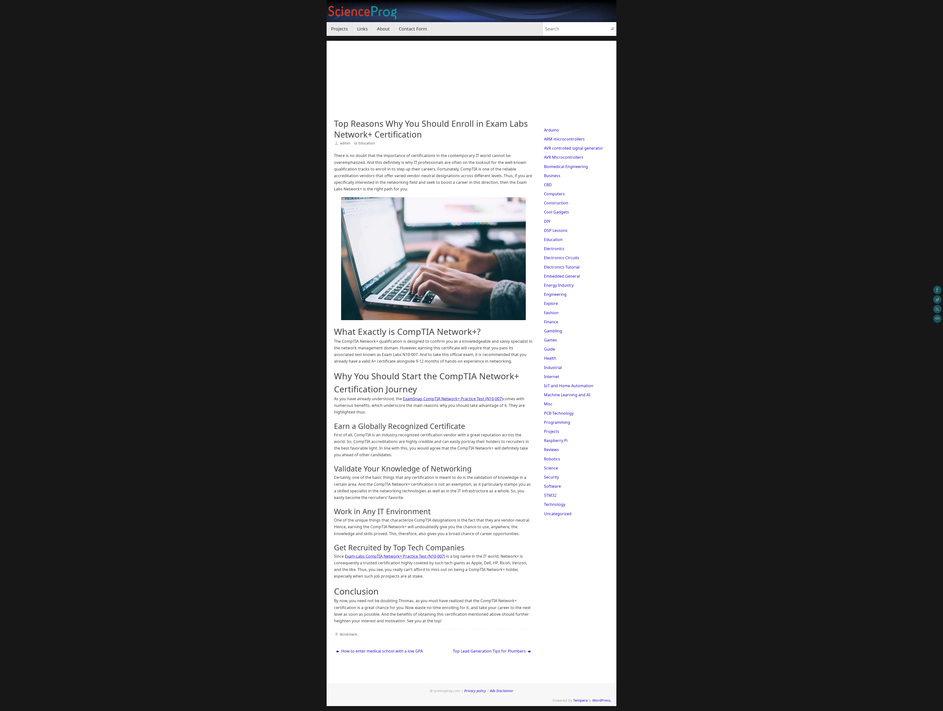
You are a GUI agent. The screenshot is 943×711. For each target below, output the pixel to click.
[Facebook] (937, 290)
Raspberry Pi (556, 440)
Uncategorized (557, 513)
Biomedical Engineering (566, 166)
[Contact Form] (937, 318)
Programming (557, 422)
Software (552, 486)
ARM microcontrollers (564, 139)
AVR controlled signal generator (573, 148)
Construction (556, 203)
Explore (551, 303)
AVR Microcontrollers (563, 157)
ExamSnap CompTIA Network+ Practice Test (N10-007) (453, 398)
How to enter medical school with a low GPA (381, 651)
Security (551, 477)
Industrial (553, 367)
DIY (547, 221)
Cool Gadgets (556, 212)
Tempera (580, 700)
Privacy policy (475, 690)
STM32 (550, 495)
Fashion (551, 312)
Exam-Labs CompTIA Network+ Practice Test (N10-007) (395, 556)
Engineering (555, 294)
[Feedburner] (937, 309)
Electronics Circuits (561, 257)
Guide (549, 349)
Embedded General (562, 276)
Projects (551, 431)
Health (550, 358)
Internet (551, 376)
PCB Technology (559, 413)
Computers (554, 194)
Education (366, 143)
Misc (548, 404)
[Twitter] (937, 299)
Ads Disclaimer (501, 690)
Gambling (553, 331)
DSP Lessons (556, 230)
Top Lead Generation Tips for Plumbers (490, 651)
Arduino (551, 130)
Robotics (552, 459)
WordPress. (601, 700)
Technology (554, 504)
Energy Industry (559, 285)
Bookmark (348, 634)
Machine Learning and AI (567, 395)
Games (550, 340)
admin (345, 143)
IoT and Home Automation (568, 385)
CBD (548, 184)
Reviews (551, 449)
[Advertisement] (471, 75)
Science (551, 468)
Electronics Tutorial (562, 267)
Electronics (554, 248)
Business (552, 175)
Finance (551, 322)
